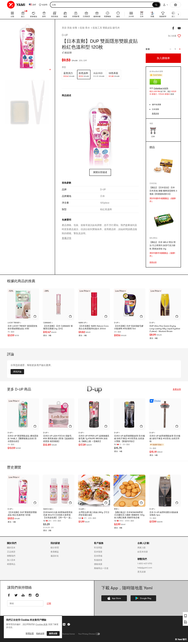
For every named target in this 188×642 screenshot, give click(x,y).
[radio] (69, 74)
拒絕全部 (40, 633)
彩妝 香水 (85, 28)
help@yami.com (144, 567)
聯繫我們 (11, 556)
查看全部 (153, 262)
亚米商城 (98, 556)
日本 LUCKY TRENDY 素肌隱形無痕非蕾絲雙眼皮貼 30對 (22, 327)
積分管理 (55, 547)
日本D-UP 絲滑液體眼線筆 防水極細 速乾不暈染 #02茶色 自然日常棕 (165, 438)
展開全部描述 (100, 172)
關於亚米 (11, 547)
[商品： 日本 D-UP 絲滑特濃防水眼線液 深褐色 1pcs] (165, 491)
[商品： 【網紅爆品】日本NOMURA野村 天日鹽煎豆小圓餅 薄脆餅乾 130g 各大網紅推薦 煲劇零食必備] (130, 491)
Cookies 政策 (42, 624)
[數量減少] (170, 49)
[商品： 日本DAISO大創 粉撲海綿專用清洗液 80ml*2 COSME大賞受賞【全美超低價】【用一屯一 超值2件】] (59, 491)
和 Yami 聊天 (181, 639)
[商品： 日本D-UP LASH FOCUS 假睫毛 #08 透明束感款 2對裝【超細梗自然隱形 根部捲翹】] (59, 414)
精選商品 (11, 564)
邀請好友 (55, 556)
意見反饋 (141, 572)
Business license (68, 634)
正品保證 (11, 552)
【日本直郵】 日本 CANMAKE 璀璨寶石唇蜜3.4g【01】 (58, 327)
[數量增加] (180, 49)
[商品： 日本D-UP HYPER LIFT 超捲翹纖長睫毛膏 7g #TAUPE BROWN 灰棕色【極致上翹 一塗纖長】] (94, 414)
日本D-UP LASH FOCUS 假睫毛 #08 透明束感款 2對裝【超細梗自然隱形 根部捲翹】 (58, 438)
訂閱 (49, 603)
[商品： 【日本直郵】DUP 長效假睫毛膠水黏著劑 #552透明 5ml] (130, 304)
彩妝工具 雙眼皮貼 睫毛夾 (106, 28)
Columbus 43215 (161, 88)
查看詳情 (66, 238)
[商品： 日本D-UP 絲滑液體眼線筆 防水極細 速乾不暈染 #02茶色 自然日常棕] (165, 414)
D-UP (65, 35)
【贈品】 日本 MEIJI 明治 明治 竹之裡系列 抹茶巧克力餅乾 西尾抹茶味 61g (163, 245)
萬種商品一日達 (101, 568)
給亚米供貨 (142, 552)
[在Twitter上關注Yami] (16, 595)
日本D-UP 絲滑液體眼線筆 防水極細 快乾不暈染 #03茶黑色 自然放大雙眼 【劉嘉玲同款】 (129, 438)
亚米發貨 (98, 552)
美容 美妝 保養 (69, 28)
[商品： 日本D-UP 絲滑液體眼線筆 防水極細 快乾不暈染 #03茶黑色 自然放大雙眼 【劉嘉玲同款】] (130, 414)
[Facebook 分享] (173, 28)
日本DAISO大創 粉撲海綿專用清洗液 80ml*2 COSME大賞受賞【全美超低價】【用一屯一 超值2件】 (58, 515)
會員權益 (55, 552)
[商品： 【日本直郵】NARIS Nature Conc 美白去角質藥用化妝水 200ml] (94, 304)
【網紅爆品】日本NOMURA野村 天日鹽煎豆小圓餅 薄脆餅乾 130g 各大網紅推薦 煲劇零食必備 (129, 515)
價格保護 (98, 564)
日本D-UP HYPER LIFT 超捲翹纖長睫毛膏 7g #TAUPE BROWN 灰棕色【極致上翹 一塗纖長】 (94, 438)
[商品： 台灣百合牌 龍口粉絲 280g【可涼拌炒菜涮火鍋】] (94, 491)
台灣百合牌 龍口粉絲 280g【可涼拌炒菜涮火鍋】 (94, 513)
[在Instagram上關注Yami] (30, 595)
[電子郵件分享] (179, 28)
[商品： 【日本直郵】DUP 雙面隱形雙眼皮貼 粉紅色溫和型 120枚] (23, 491)
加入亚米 (11, 560)
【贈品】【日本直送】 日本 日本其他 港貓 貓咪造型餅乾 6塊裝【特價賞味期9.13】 (163, 190)
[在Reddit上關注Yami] (37, 595)
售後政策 (98, 560)
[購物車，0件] (175, 4)
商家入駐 (141, 547)
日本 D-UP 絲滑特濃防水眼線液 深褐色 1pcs (164, 513)
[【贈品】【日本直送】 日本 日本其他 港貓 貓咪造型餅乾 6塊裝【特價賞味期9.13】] (163, 166)
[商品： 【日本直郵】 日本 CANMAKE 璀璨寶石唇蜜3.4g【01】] (59, 304)
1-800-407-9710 (144, 563)
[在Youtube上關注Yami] (23, 595)
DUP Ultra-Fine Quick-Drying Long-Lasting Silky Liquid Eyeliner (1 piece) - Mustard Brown (165, 328)
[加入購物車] (35, 316)
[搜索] (156, 4)
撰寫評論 (17, 371)
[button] (43, 5)
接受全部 (53, 633)
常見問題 (98, 547)
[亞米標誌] (16, 5)
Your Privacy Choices (86, 634)
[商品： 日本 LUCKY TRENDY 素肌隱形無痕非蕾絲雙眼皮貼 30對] (23, 304)
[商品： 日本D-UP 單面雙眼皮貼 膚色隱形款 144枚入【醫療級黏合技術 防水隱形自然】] (23, 414)
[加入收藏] (179, 36)
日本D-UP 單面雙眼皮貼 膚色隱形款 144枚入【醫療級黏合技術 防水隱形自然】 (23, 438)
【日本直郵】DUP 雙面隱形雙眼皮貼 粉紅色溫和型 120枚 (22, 513)
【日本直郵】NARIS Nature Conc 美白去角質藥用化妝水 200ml (94, 327)
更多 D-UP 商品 (19, 389)
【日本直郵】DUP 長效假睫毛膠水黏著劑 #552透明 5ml (128, 327)
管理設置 (30, 633)
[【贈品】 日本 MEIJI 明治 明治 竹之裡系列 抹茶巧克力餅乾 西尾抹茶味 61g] (163, 220)
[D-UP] (94, 389)
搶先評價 (68, 52)
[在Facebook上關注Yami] (9, 595)
